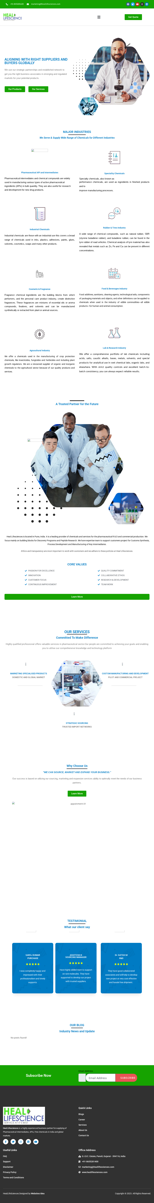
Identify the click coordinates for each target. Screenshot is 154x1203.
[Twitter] (133, 4)
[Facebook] (128, 4)
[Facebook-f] (5, 1141)
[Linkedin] (147, 4)
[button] (98, 17)
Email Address (86, 1071)
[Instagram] (142, 4)
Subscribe (128, 1077)
